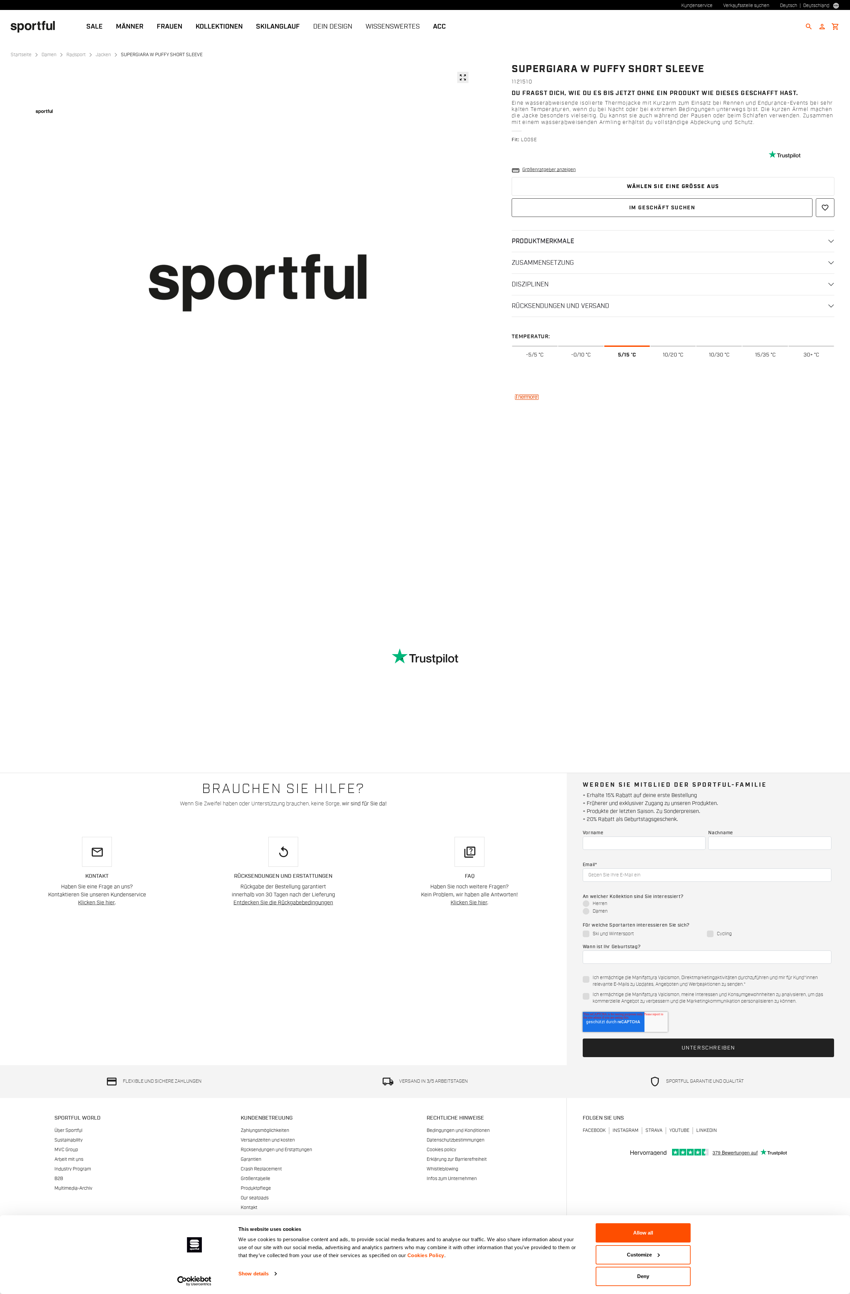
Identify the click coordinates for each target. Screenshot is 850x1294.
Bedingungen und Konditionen (458, 1130)
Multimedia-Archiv (73, 1188)
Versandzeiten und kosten (268, 1140)
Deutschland (816, 5)
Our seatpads (255, 1198)
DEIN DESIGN (332, 26)
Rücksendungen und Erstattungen (276, 1149)
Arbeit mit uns (68, 1159)
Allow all (643, 1233)
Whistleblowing (442, 1169)
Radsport (76, 54)
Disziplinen (530, 284)
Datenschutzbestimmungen (455, 1140)
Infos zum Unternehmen (452, 1178)
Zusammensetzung (543, 262)
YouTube (679, 1130)
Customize (639, 1254)
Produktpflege (256, 1188)
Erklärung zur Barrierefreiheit (457, 1159)
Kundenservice (697, 5)
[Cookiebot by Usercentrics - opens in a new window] (194, 1281)
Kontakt (249, 1207)
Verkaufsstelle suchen (746, 5)
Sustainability (68, 1140)
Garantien (251, 1159)
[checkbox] (707, 908)
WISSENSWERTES (393, 26)
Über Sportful (68, 1130)
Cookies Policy (425, 1255)
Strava (653, 1130)
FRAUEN (169, 26)
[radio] (707, 904)
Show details (253, 1273)
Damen (49, 54)
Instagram (625, 1130)
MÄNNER (129, 26)
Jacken (103, 54)
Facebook (594, 1130)
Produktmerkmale (543, 241)
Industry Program (72, 1169)
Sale (94, 26)
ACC (439, 26)
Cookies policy (441, 1149)
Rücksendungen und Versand (560, 306)
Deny (643, 1276)
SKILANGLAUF (278, 26)
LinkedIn (706, 1130)
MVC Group (66, 1149)
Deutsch (788, 5)
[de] (35, 26)
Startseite (21, 54)
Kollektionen (219, 26)
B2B (58, 1178)
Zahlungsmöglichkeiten (265, 1130)
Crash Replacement (261, 1169)
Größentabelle (255, 1178)
